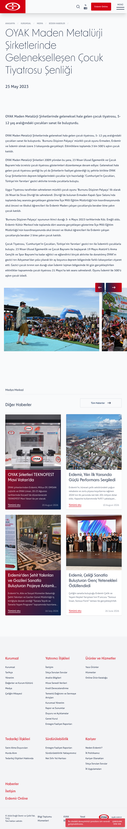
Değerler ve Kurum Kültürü (19, 682)
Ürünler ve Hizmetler (100, 658)
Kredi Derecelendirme (56, 688)
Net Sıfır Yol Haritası (55, 758)
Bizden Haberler (57, 23)
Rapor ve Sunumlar (55, 708)
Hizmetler (90, 672)
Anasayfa (10, 23)
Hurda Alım (11, 752)
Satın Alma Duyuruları (16, 747)
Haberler (12, 784)
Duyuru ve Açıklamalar (57, 713)
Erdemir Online (101, 6)
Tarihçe (9, 672)
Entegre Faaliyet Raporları (58, 723)
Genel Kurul (51, 718)
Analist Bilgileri (53, 677)
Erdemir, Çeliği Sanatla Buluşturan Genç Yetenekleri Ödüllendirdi (93, 581)
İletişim (49, 667)
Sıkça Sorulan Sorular (56, 672)
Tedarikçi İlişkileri (17, 739)
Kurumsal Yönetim (54, 702)
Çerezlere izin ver (117, 822)
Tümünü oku (14, 504)
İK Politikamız (92, 752)
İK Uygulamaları (93, 768)
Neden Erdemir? (93, 747)
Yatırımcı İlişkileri (57, 658)
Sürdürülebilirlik (56, 739)
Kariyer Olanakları (94, 758)
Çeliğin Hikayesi (13, 693)
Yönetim (9, 677)
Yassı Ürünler (92, 667)
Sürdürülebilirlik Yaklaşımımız (60, 752)
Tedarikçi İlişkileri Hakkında (19, 758)
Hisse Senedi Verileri (56, 682)
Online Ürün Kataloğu (96, 677)
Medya (40, 23)
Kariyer (90, 739)
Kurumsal (26, 23)
